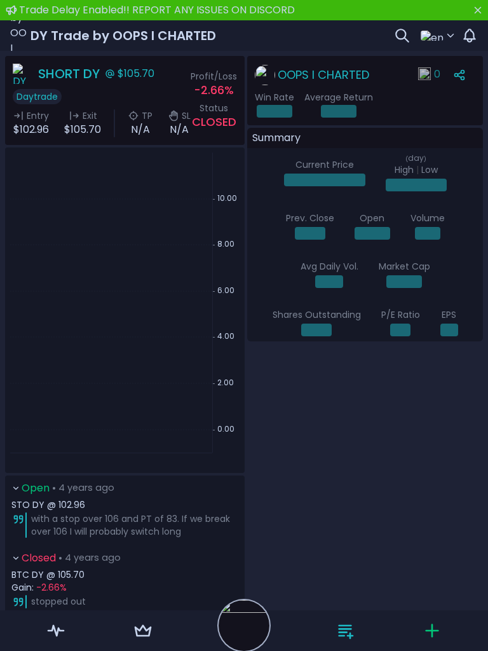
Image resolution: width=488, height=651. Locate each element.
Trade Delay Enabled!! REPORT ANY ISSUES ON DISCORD (157, 10)
